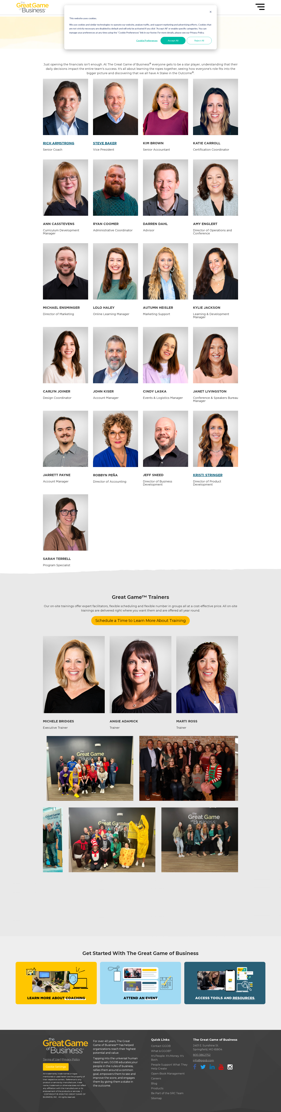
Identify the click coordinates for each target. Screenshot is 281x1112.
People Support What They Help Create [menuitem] (169, 1066)
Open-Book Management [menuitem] (168, 1073)
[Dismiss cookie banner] (210, 12)
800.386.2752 (202, 1054)
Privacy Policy (71, 1059)
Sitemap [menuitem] (156, 1098)
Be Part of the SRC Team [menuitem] (167, 1093)
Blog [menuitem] (154, 1083)
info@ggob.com (203, 1060)
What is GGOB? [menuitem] (161, 1051)
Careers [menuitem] (156, 1078)
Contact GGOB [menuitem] (161, 1046)
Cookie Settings (56, 1066)
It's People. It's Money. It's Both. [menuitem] (167, 1057)
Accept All (173, 40)
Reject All (199, 40)
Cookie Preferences (147, 40)
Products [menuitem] (157, 1088)
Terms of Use (51, 1059)
